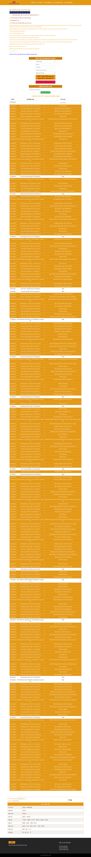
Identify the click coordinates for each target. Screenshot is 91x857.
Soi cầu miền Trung (63, 849)
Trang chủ (33, 2)
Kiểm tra (45, 92)
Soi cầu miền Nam (63, 848)
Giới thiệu (40, 2)
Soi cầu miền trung (58, 2)
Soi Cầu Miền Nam (48, 2)
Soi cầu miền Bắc (63, 846)
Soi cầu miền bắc (68, 2)
